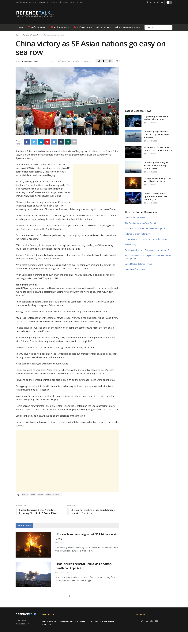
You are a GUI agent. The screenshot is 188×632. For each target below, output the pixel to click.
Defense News (38, 27)
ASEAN (25, 495)
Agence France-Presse (28, 61)
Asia (33, 495)
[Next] (70, 596)
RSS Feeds (53, 2)
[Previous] (65, 596)
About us (42, 2)
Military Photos (61, 27)
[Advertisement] (96, 183)
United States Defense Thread (138, 264)
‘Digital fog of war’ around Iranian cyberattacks (157, 118)
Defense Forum (84, 27)
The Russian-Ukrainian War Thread (140, 223)
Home (20, 27)
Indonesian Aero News (135, 217)
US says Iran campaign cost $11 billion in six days (157, 180)
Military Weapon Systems (127, 27)
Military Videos (103, 27)
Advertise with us (65, 2)
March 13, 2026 (151, 123)
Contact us (77, 2)
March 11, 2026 (63, 572)
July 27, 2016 (48, 61)
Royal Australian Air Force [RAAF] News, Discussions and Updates (148, 257)
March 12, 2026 (63, 543)
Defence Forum (49, 621)
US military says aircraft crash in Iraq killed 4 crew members (156, 134)
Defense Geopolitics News (54, 35)
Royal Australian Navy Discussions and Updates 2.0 (148, 250)
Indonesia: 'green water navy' (138, 234)
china (40, 495)
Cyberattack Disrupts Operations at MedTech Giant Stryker (155, 196)
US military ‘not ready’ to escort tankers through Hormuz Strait (156, 165)
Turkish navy (130, 244)
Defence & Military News (32, 35)
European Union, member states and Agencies (145, 228)
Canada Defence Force (135, 269)
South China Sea (53, 495)
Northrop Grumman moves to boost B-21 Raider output (158, 149)
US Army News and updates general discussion (146, 239)
